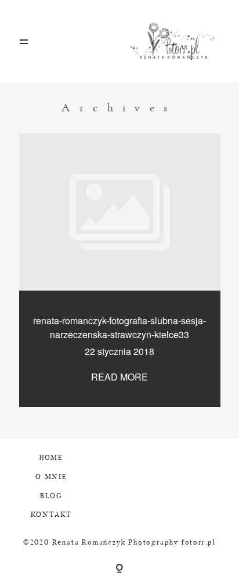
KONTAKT (52, 515)
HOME (51, 458)
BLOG (51, 496)
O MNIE (51, 477)
